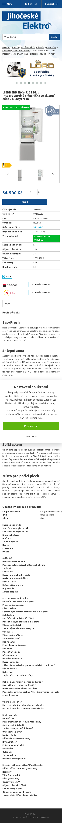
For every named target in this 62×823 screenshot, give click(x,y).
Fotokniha (34, 817)
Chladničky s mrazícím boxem (16, 50)
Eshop (15, 817)
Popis (7, 303)
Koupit (25, 201)
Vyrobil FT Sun (30, 814)
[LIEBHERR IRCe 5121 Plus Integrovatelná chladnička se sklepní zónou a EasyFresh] (30, 136)
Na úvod (6, 47)
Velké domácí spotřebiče (32, 47)
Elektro (15, 47)
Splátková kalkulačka (40, 284)
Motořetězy (24, 817)
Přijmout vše (31, 426)
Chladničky (51, 47)
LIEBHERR (37, 222)
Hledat (54, 37)
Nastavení (31, 436)
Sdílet (8, 277)
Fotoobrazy (44, 817)
